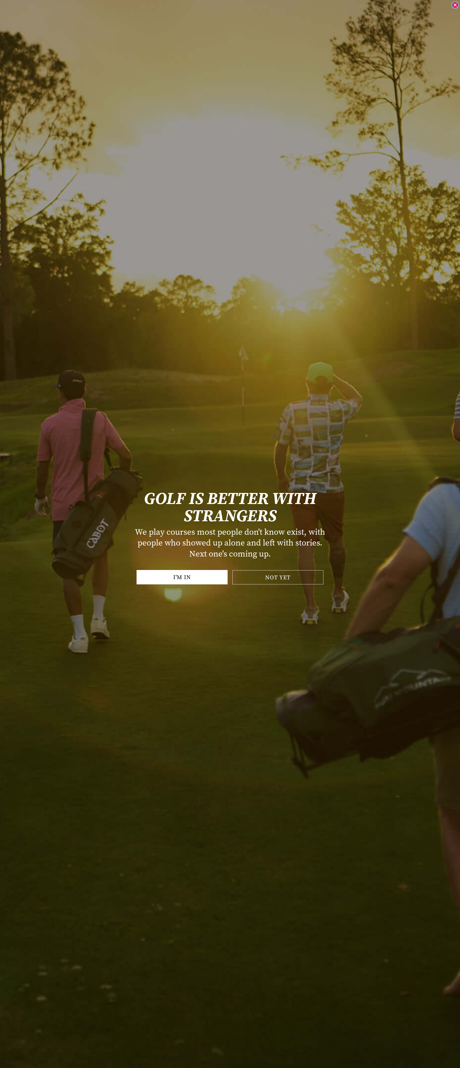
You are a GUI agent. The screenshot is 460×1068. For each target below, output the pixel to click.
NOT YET (278, 577)
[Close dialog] (455, 5)
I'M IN (182, 577)
